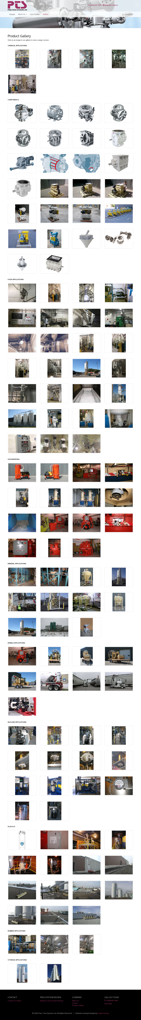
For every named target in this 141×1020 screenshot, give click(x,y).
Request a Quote (111, 5)
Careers (75, 1003)
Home (12, 14)
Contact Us (129, 14)
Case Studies (35, 14)
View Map (108, 1004)
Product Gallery (78, 1005)
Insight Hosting (103, 1013)
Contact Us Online (14, 1001)
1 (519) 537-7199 (95, 5)
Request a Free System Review (51, 1001)
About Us (22, 14)
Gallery (45, 14)
